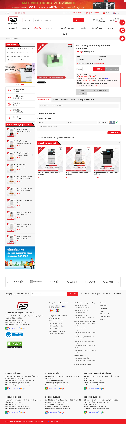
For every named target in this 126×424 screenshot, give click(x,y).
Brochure (83, 90)
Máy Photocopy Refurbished (17, 52)
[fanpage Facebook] (16, 13)
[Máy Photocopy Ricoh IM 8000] (11, 203)
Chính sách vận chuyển (56, 321)
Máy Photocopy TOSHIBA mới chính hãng (85, 351)
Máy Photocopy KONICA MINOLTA (84, 317)
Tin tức (83, 28)
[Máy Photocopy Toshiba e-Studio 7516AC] (78, 159)
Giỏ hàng (99, 69)
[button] (117, 143)
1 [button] (16, 84)
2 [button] (18, 84)
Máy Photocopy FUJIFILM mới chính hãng (85, 329)
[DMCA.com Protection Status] (14, 348)
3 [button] (19, 84)
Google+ (97, 294)
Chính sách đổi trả (54, 328)
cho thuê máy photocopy (56, 334)
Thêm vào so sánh (112, 69)
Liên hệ (64, 34)
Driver (82, 93)
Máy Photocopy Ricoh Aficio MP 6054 (24, 237)
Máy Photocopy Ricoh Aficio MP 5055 (24, 213)
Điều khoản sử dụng (55, 318)
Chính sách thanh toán (56, 326)
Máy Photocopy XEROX (81, 310)
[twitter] (19, 13)
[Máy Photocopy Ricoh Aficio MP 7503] (11, 227)
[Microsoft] (18, 282)
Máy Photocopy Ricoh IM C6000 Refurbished (24, 190)
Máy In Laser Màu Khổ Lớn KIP (84, 358)
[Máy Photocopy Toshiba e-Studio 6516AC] (106, 159)
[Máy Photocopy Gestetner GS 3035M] (23, 159)
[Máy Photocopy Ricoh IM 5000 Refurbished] (50, 159)
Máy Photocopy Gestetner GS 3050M (24, 142)
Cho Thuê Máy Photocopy (66, 28)
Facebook (86, 294)
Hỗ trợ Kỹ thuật (97, 28)
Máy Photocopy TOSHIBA (82, 307)
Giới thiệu (25, 28)
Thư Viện (111, 28)
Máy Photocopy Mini (81, 315)
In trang (61, 105)
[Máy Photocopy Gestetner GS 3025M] (11, 132)
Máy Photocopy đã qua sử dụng (84, 303)
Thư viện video (105, 317)
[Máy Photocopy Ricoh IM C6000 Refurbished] (11, 191)
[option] (20, 73)
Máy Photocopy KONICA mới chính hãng (85, 324)
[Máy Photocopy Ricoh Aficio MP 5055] (11, 215)
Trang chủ (8, 38)
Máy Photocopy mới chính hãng (84, 321)
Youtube (108, 294)
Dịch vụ (49, 28)
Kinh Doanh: (74, 13)
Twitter (118, 294)
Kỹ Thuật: (93, 13)
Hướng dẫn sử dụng (100, 90)
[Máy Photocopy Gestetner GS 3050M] (11, 144)
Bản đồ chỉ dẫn (13, 328)
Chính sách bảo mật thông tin (58, 331)
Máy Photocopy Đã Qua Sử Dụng (18, 48)
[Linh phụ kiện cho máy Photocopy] (20, 73)
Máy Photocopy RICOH (81, 305)
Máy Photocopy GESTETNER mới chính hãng (84, 338)
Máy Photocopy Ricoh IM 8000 (24, 201)
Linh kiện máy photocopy (82, 364)
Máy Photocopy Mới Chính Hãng (18, 56)
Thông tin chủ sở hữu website (58, 316)
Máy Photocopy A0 (80, 312)
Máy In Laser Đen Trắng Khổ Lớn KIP (85, 360)
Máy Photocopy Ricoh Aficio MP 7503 (24, 225)
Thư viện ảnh (104, 314)
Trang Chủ (13, 28)
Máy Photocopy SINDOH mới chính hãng (85, 346)
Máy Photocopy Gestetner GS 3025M (24, 130)
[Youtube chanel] (21, 13)
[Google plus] (24, 13)
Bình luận (114, 133)
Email (53, 105)
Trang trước (44, 105)
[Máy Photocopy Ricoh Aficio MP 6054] (11, 239)
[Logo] (12, 20)
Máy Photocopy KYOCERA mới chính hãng (85, 333)
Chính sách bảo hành (55, 323)
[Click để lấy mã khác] (117, 122)
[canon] (54, 282)
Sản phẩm (37, 28)
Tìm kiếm (78, 20)
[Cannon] (90, 282)
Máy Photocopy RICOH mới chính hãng (84, 342)
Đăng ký (72, 294)
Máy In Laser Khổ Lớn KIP (16, 60)
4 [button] (22, 84)
